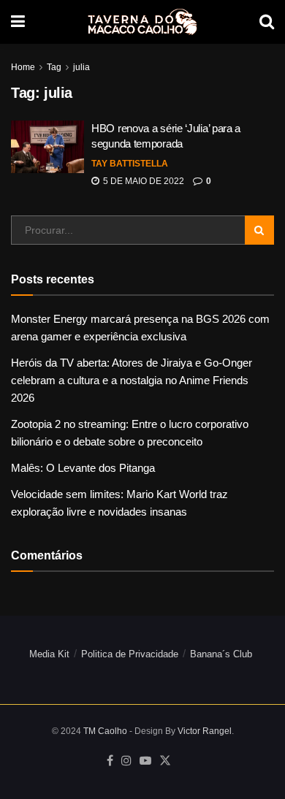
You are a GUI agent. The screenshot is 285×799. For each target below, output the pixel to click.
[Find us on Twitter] (165, 761)
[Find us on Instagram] (126, 761)
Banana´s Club (221, 654)
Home (23, 67)
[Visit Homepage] (142, 22)
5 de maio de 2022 (142, 181)
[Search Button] (266, 22)
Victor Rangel (205, 731)
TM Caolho (105, 731)
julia (81, 67)
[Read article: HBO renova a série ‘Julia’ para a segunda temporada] (47, 147)
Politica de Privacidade (129, 654)
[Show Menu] (18, 22)
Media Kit (49, 654)
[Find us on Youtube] (145, 761)
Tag (54, 67)
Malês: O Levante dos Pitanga (83, 468)
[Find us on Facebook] (110, 761)
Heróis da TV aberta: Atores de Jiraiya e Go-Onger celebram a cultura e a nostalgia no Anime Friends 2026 (131, 380)
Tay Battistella (129, 163)
